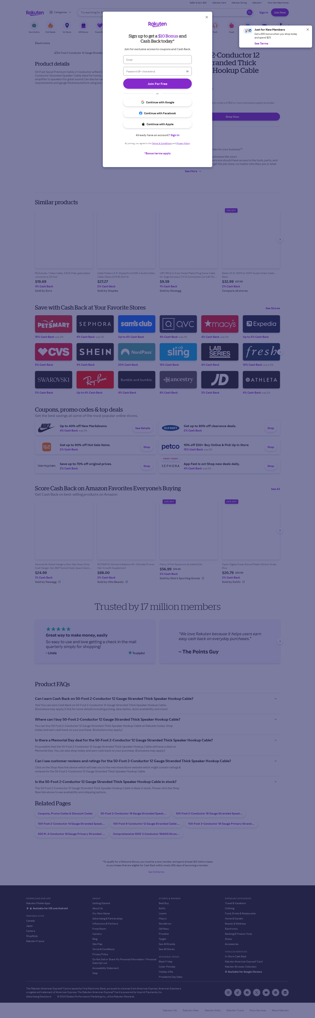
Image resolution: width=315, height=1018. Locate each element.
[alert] (275, 37)
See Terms (261, 43)
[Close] (307, 29)
